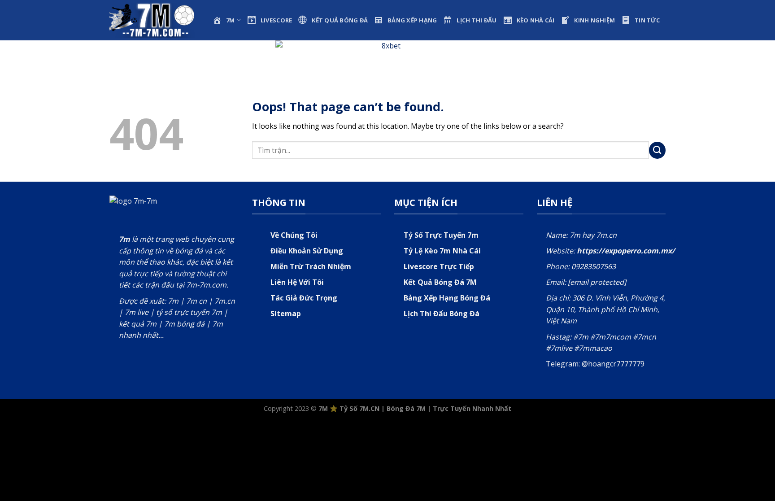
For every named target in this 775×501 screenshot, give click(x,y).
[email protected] (597, 282)
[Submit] (657, 150)
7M (323, 408)
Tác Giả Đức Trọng (303, 298)
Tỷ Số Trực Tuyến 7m (441, 235)
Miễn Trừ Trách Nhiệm (310, 266)
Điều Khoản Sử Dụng (306, 251)
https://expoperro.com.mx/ (626, 251)
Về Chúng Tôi (294, 235)
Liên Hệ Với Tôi (297, 282)
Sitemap (285, 313)
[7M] (154, 20)
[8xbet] (387, 55)
